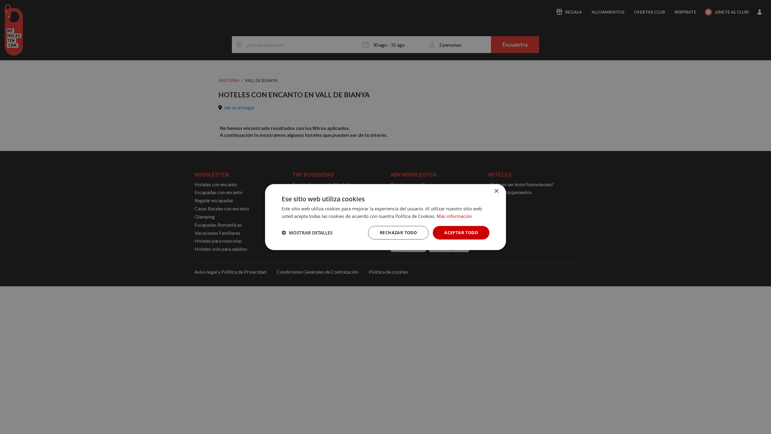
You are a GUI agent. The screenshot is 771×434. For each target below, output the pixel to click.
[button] (307, 232)
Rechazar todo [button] (398, 232)
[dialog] (385, 217)
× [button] (496, 191)
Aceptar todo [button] (461, 232)
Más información (454, 216)
